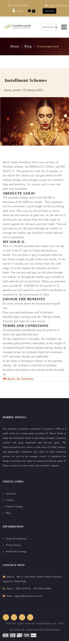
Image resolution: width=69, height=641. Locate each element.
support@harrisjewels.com (28, 596)
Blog (28, 46)
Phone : (10, 588)
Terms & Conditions (16, 538)
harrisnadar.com (46, 623)
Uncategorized (48, 46)
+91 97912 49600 (42, 588)
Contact (10, 500)
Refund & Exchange (16, 551)
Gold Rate (49, 11)
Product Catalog (14, 506)
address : (11, 576)
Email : (10, 596)
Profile (19, 11)
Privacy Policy (13, 545)
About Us (11, 493)
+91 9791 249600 (20, 5)
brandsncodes (52, 629)
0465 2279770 (23, 588)
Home (14, 46)
